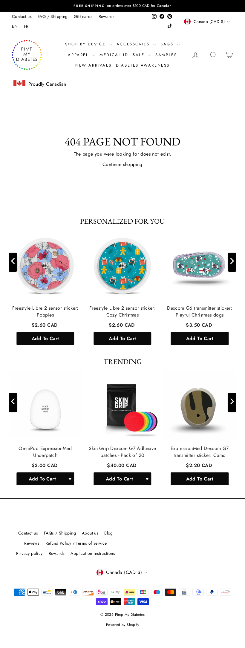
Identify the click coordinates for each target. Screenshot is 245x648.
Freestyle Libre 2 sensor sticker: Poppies (45, 311)
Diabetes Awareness (143, 65)
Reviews (31, 543)
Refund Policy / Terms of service (76, 543)
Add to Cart (45, 338)
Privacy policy (29, 553)
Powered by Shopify (122, 624)
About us (90, 533)
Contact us (22, 16)
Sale (139, 55)
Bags (167, 44)
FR (26, 26)
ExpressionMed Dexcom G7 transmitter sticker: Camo (200, 451)
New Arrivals (93, 65)
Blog (108, 533)
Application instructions (93, 553)
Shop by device (86, 44)
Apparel (79, 55)
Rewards (107, 16)
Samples (166, 55)
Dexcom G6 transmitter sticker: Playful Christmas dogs (199, 311)
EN (15, 26)
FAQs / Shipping (60, 533)
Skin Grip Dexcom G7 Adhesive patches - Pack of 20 (122, 451)
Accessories (134, 44)
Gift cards (83, 16)
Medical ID (113, 55)
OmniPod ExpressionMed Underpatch (45, 451)
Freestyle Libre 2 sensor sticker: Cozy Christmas (122, 311)
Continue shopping (122, 164)
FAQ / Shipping (53, 16)
